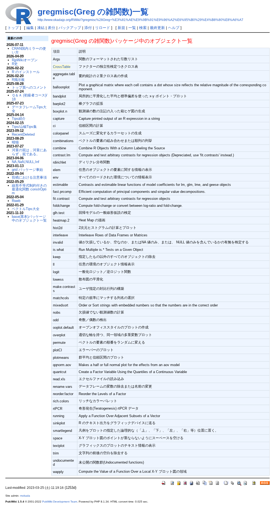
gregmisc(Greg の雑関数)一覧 (93, 11)
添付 (88, 28)
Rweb (16, 201)
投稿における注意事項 (29, 177)
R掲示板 (18, 80)
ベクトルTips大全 (25, 209)
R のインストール (26, 72)
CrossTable (61, 67)
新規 (121, 28)
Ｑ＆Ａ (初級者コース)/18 (29, 97)
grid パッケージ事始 (27, 170)
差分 (51, 28)
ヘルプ (173, 28)
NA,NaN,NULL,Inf (25, 162)
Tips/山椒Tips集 (24, 127)
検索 (143, 28)
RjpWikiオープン (25, 60)
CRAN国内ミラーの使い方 (29, 50)
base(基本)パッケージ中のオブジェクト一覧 (29, 218)
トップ (13, 28)
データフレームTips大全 (29, 109)
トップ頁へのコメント (29, 87)
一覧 (132, 28)
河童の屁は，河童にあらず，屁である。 (29, 152)
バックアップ (70, 28)
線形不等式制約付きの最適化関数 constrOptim (29, 189)
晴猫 (15, 142)
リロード (102, 28)
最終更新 (157, 28)
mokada (25, 495)
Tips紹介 (19, 119)
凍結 (41, 28)
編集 (30, 28)
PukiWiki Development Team (59, 501)
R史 (15, 64)
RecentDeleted (23, 134)
